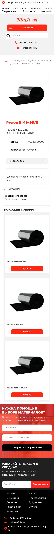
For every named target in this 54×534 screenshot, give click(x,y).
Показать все (16, 161)
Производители (38, 498)
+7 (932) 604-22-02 (29, 43)
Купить (27, 269)
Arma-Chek (37, 61)
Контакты (46, 11)
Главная (14, 61)
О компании (19, 8)
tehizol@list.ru (29, 48)
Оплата (48, 8)
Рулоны (16, 64)
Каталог (11, 494)
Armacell (25, 61)
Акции (6, 8)
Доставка (34, 8)
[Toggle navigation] (6, 62)
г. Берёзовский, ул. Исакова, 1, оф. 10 (27, 3)
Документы (28, 11)
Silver (48, 61)
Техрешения (9, 11)
